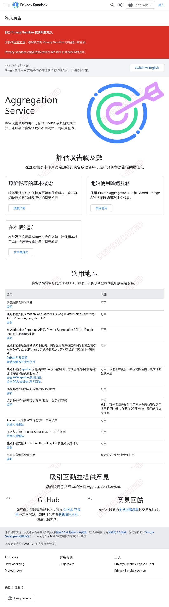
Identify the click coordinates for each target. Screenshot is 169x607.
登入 (161, 5)
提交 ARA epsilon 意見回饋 (24, 377)
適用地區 (84, 273)
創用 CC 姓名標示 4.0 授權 (71, 532)
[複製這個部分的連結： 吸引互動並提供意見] (115, 477)
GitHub (49, 500)
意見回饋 (130, 500)
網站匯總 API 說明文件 (21, 361)
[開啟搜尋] (112, 4)
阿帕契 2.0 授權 (117, 532)
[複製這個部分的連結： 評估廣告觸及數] (108, 158)
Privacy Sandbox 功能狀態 (22, 52)
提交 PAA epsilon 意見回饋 (24, 381)
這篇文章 (19, 42)
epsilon (26, 369)
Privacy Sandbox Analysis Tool (134, 564)
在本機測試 (20, 227)
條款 (8, 587)
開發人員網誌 (15, 424)
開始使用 (101, 208)
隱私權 (19, 587)
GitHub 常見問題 (17, 357)
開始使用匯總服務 (110, 183)
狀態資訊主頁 (68, 514)
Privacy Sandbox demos (130, 570)
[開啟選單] (6, 5)
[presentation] (84, 157)
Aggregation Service (31, 105)
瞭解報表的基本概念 (30, 183)
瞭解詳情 (19, 208)
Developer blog (14, 564)
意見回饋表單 (129, 510)
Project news (13, 570)
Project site (67, 564)
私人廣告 (13, 18)
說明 (9, 306)
